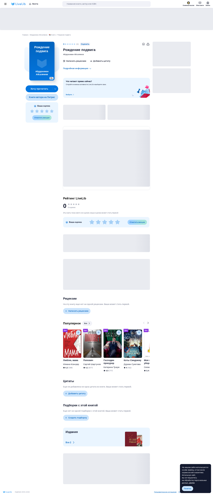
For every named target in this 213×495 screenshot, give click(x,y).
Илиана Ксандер (71, 364)
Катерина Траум (111, 367)
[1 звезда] (32, 111)
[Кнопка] (144, 323)
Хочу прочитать (39, 88)
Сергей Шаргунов (92, 364)
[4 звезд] (47, 111)
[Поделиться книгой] (148, 44)
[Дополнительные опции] (55, 88)
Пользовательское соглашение (165, 492)
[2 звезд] (37, 111)
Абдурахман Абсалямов (73, 54)
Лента (35, 4)
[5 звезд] (52, 111)
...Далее (191, 483)
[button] (41, 61)
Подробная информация (75, 68)
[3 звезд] (42, 111)
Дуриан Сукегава (132, 364)
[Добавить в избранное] (143, 44)
